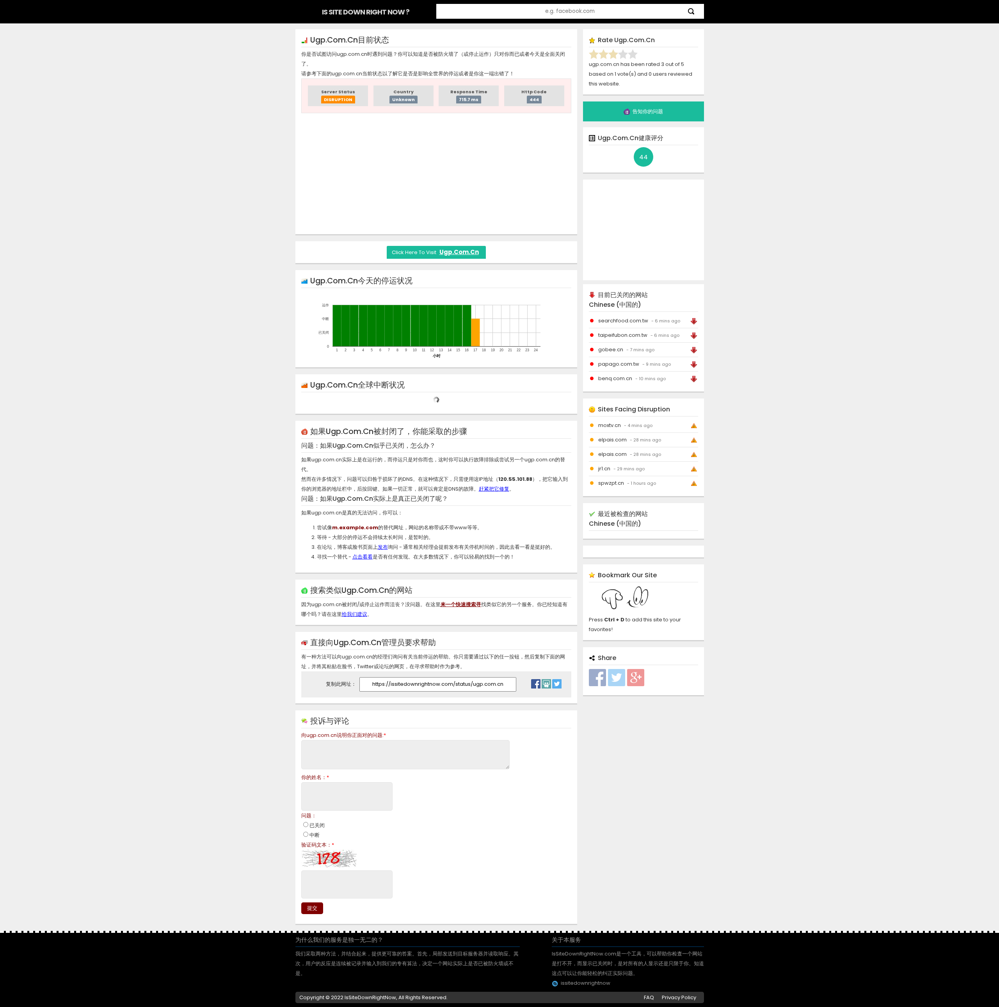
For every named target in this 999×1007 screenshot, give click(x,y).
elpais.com (612, 439)
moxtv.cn (609, 425)
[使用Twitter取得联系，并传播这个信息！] (557, 682)
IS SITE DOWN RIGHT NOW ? (365, 12)
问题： (308, 815)
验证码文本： (317, 845)
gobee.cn (610, 349)
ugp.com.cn (459, 252)
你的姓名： (315, 777)
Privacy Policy (679, 997)
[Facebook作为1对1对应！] (535, 682)
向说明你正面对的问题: (343, 735)
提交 (312, 908)
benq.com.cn (615, 378)
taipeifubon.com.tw (622, 335)
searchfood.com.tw (623, 320)
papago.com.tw (618, 364)
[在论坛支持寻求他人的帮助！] (546, 682)
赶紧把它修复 (494, 489)
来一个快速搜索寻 (461, 604)
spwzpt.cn (611, 483)
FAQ (649, 997)
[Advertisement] (436, 173)
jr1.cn (604, 468)
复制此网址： (341, 684)
